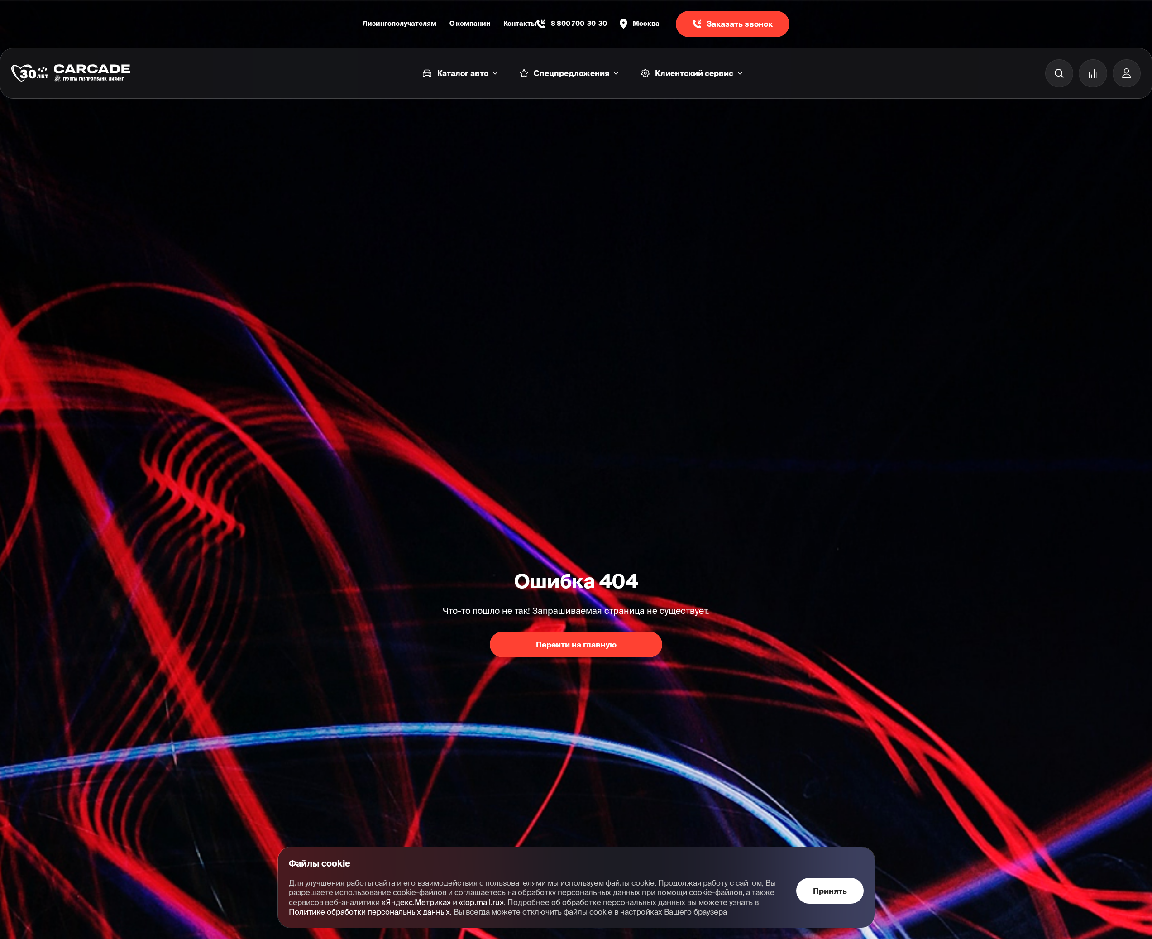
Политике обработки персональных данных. (370, 911)
